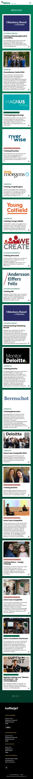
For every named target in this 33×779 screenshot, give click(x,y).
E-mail (6, 723)
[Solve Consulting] (8, 2)
